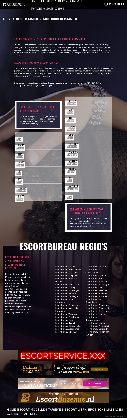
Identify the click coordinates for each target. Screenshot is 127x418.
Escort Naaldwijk (42, 50)
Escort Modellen (32, 409)
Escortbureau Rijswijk (65, 323)
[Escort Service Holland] (63, 355)
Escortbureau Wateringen (67, 290)
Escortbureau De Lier (65, 266)
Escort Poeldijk (64, 52)
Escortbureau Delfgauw (66, 331)
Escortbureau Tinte (64, 320)
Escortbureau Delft (94, 287)
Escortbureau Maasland (66, 272)
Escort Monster (88, 52)
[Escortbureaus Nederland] (63, 397)
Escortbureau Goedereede (97, 308)
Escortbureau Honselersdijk (68, 269)
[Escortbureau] (14, 3)
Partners (30, 414)
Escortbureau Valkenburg (97, 311)
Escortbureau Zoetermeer (97, 305)
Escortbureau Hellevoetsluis (68, 326)
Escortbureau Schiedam (96, 293)
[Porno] (63, 383)
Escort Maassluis (35, 52)
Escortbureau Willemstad (97, 326)
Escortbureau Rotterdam (97, 296)
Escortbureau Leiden (95, 314)
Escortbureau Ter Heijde (66, 296)
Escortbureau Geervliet (96, 290)
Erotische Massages (42, 8)
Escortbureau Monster (66, 293)
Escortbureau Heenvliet (96, 281)
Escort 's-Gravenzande (100, 50)
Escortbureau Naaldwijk (96, 266)
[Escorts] (63, 369)
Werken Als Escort (99, 223)
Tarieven (55, 409)
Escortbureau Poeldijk (65, 287)
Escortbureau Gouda (95, 323)
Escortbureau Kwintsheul (67, 284)
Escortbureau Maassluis (96, 275)
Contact (59, 8)
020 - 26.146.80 (115, 4)
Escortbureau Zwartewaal (67, 317)
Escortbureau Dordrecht (96, 329)
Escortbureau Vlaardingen (97, 284)
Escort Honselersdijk (58, 50)
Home (11, 409)
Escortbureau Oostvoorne (67, 305)
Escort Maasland (73, 50)
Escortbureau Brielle (95, 278)
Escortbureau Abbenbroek (67, 329)
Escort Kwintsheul (50, 52)
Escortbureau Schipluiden (67, 275)
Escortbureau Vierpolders (67, 314)
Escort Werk (75, 409)
